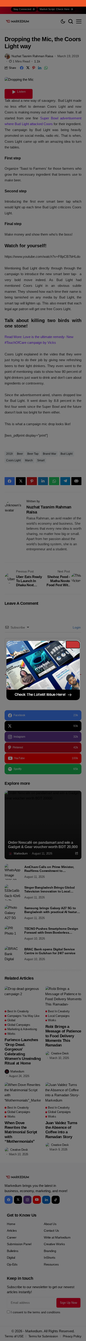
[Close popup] (73, 644)
